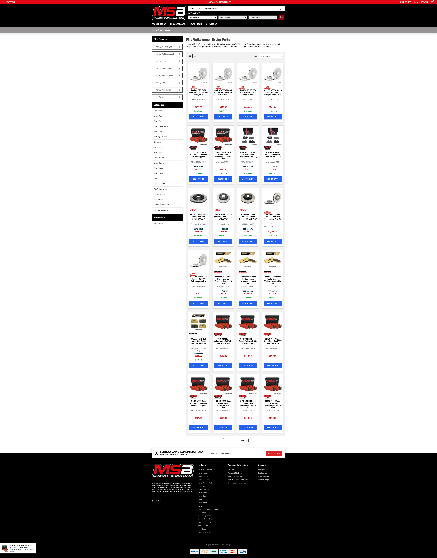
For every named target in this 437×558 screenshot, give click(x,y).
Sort (255, 56)
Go (281, 17)
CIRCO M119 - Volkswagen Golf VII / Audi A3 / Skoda (223, 341)
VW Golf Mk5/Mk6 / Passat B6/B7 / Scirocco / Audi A (198, 279)
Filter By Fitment (161, 61)
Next (243, 440)
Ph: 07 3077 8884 (8, 2)
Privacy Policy (263, 476)
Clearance (211, 24)
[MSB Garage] (169, 13)
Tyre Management (161, 210)
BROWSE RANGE (159, 24)
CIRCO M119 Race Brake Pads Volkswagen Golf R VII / (223, 155)
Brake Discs (158, 116)
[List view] (194, 56)
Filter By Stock (160, 83)
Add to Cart (198, 117)
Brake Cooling (159, 173)
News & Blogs (263, 480)
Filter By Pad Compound (164, 54)
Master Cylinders (160, 194)
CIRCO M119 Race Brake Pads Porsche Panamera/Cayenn (198, 403)
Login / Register (421, 2)
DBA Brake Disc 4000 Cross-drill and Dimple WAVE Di (198, 217)
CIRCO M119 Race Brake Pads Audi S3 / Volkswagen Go (248, 341)
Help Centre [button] (405, 2)
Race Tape (158, 147)
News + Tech (196, 24)
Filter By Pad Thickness (163, 68)
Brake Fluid (158, 121)
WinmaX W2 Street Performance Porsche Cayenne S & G (223, 280)
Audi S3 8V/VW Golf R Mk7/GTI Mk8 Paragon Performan (273, 92)
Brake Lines (158, 132)
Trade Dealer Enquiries (237, 483)
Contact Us (262, 473)
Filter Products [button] (160, 39)
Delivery (231, 470)
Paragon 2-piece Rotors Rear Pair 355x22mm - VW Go (272, 217)
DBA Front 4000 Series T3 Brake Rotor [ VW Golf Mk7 (248, 217)
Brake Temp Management (163, 184)
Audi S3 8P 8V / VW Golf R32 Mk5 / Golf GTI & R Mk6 (248, 92)
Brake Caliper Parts (161, 126)
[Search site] (282, 8)
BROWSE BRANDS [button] (177, 24)
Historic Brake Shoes (161, 205)
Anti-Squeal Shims (161, 137)
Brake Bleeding (159, 152)
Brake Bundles (159, 163)
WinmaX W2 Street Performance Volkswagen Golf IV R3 (272, 280)
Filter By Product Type (163, 47)
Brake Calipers (159, 168)
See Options (198, 179)
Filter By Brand (160, 97)
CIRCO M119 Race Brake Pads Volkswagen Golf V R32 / (273, 404)
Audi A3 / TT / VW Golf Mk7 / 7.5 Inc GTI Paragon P (198, 92)
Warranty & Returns (235, 476)
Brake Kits (157, 179)
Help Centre (158, 224)
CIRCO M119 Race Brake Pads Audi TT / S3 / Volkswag (273, 341)
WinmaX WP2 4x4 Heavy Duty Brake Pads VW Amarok (198, 341)
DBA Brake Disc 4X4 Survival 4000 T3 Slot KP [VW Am (223, 217)
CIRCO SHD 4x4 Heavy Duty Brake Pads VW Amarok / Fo (273, 155)
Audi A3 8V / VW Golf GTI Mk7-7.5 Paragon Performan (223, 92)
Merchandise (159, 199)
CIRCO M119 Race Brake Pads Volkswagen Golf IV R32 (223, 404)
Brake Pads (158, 111)
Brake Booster (159, 158)
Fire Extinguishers (160, 189)
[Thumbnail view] (190, 56)
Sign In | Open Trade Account (239, 480)
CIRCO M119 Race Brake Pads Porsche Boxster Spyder (198, 154)
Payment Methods (235, 473)
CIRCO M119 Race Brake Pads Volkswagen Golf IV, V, (248, 404)
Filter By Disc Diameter (163, 76)
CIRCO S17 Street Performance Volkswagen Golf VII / (248, 154)
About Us (261, 470)
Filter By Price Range (162, 90)
